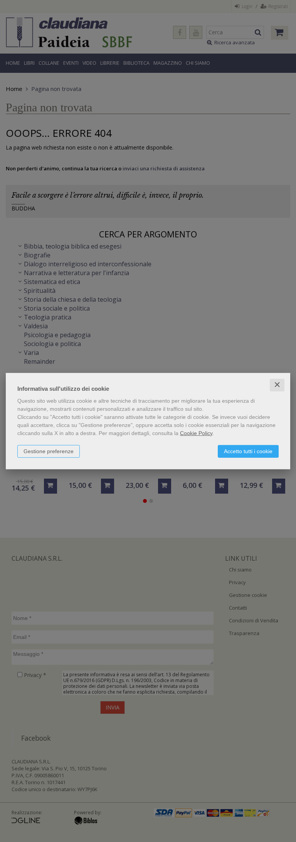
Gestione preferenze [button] (49, 451)
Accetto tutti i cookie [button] (248, 451)
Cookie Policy (196, 433)
